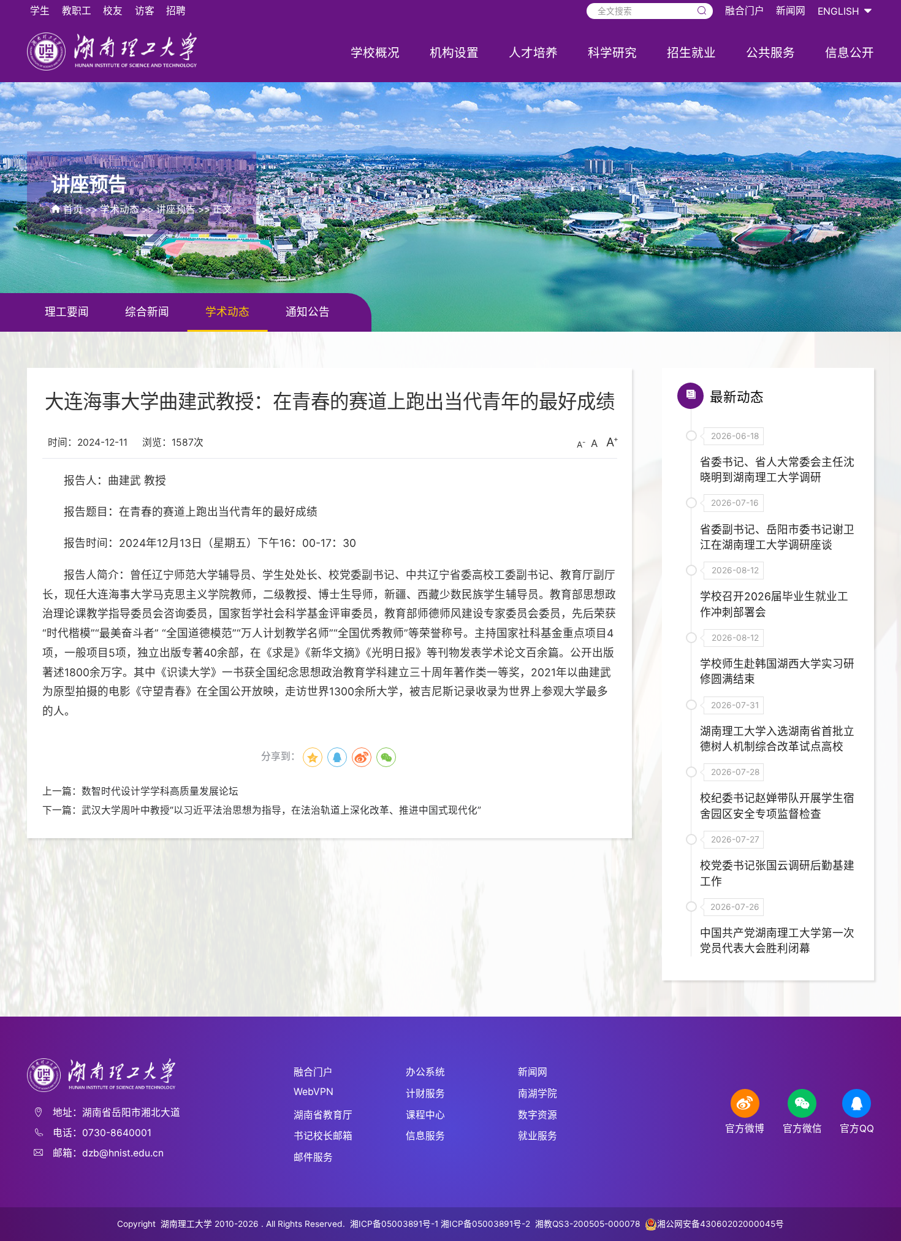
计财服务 (425, 1093)
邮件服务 (313, 1157)
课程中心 (425, 1115)
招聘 (176, 11)
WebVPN (313, 1092)
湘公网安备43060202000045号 (720, 1224)
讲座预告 (176, 209)
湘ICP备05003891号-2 (487, 1224)
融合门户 (744, 11)
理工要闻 (67, 311)
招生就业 (691, 52)
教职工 (76, 11)
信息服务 (425, 1136)
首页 (73, 209)
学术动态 (119, 209)
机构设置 (454, 52)
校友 (113, 11)
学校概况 (375, 52)
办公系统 (425, 1072)
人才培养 (533, 52)
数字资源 (537, 1115)
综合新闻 (147, 311)
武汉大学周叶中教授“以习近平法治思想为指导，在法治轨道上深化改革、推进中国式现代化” (281, 810)
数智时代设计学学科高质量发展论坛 (160, 791)
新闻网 (790, 11)
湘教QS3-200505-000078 (587, 1224)
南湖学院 (537, 1093)
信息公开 (849, 52)
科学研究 (612, 52)
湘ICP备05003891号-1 (394, 1224)
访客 (144, 11)
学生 (40, 11)
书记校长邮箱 (323, 1136)
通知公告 (308, 311)
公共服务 (770, 52)
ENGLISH (838, 11)
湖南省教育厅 (323, 1115)
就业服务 (537, 1136)
